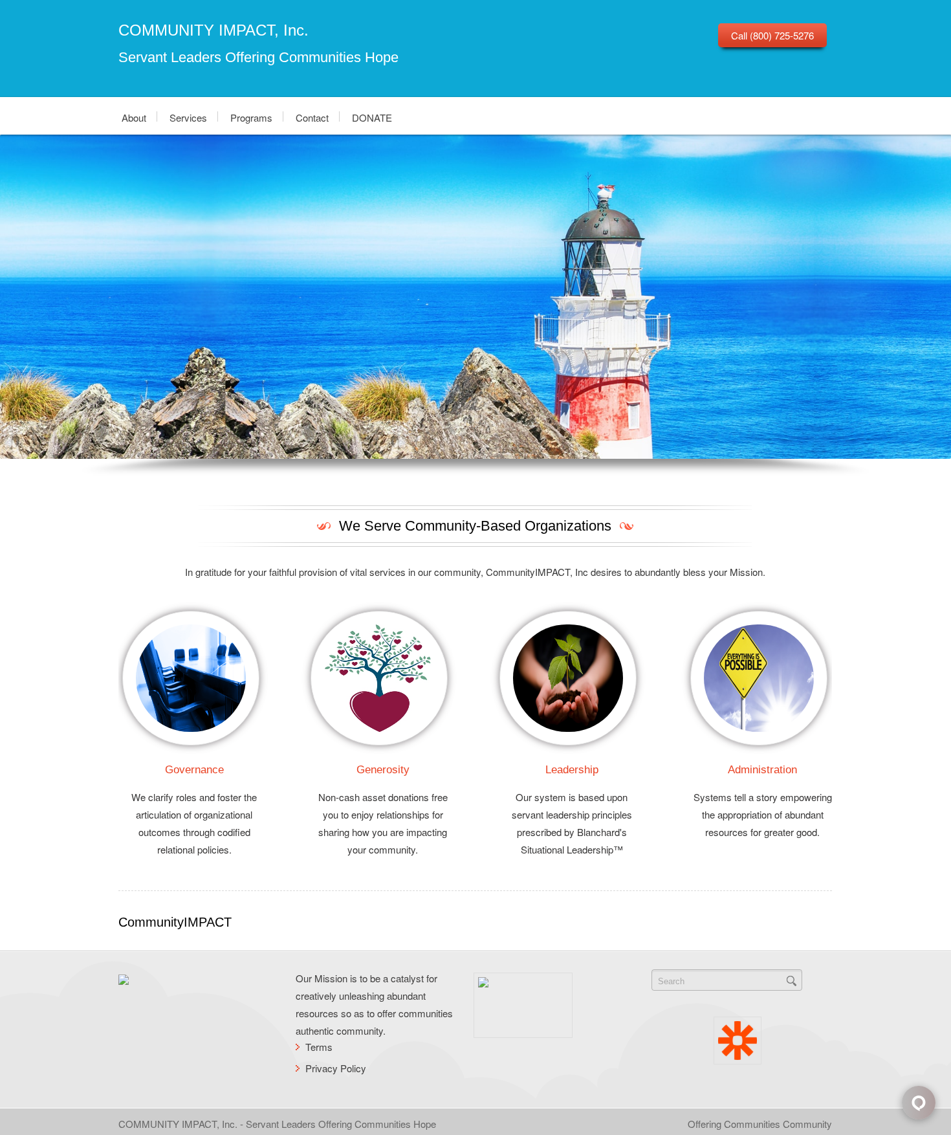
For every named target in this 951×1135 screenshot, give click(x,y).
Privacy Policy (335, 1068)
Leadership (571, 770)
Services (188, 117)
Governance (194, 770)
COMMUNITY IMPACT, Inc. (213, 30)
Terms (319, 1046)
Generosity (383, 770)
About (134, 117)
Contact (312, 117)
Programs (251, 117)
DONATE (372, 117)
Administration (762, 770)
